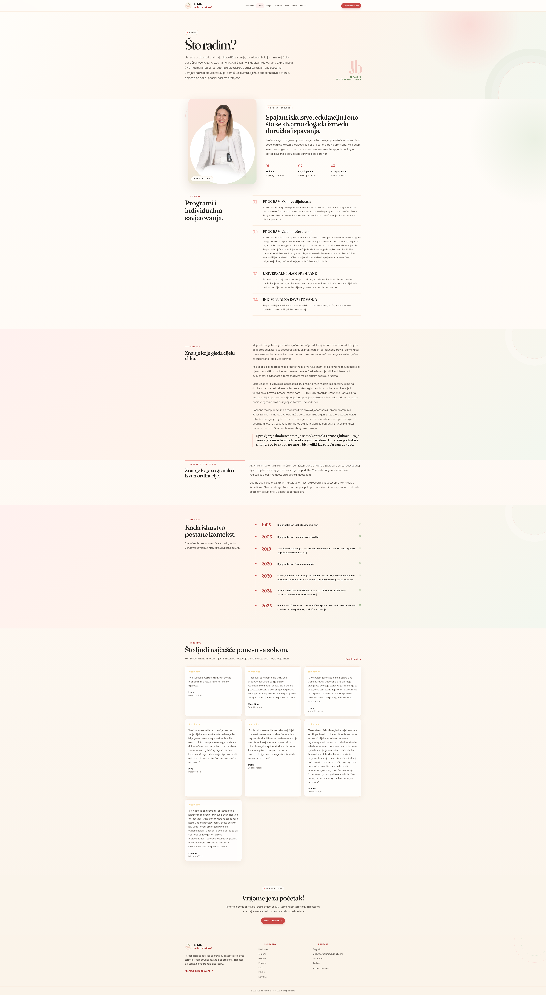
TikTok (316, 963)
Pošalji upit (353, 659)
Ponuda (278, 5)
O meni (260, 5)
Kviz (287, 5)
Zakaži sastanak (351, 5)
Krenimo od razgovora (199, 970)
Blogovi (269, 5)
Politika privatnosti (321, 968)
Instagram (318, 958)
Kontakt (303, 5)
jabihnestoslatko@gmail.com (328, 953)
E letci (294, 5)
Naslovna (250, 5)
